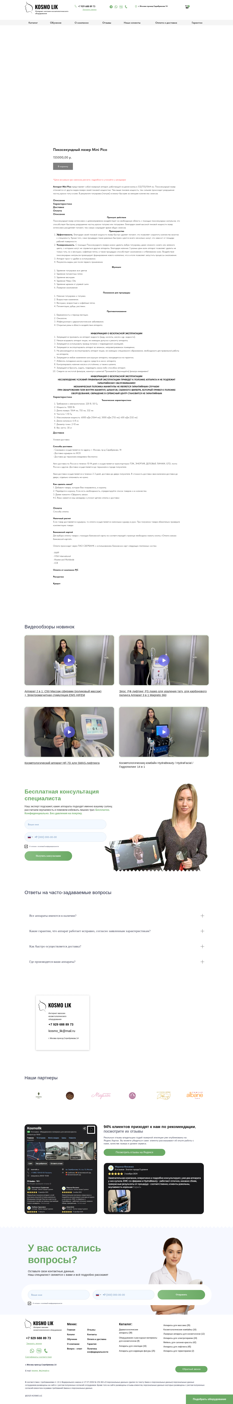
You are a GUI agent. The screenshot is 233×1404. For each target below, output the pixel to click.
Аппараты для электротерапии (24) (180, 1338)
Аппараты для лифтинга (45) (177, 1346)
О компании (82, 22)
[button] (90, 9)
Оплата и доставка (166, 22)
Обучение (55, 22)
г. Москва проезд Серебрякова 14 (64, 1038)
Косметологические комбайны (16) (179, 1329)
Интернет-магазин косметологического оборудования (57, 1016)
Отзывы (106, 22)
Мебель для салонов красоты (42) (179, 1342)
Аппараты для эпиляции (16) (132, 1346)
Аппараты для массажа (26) (176, 1325)
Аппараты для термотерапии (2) (178, 1351)
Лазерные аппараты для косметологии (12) (184, 1334)
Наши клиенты (132, 22)
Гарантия (92, 1344)
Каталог (71, 1334)
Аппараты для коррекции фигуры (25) (137, 1351)
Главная (71, 1330)
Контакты (92, 1334)
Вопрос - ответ (74, 1349)
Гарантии (197, 22)
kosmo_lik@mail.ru (62, 1031)
